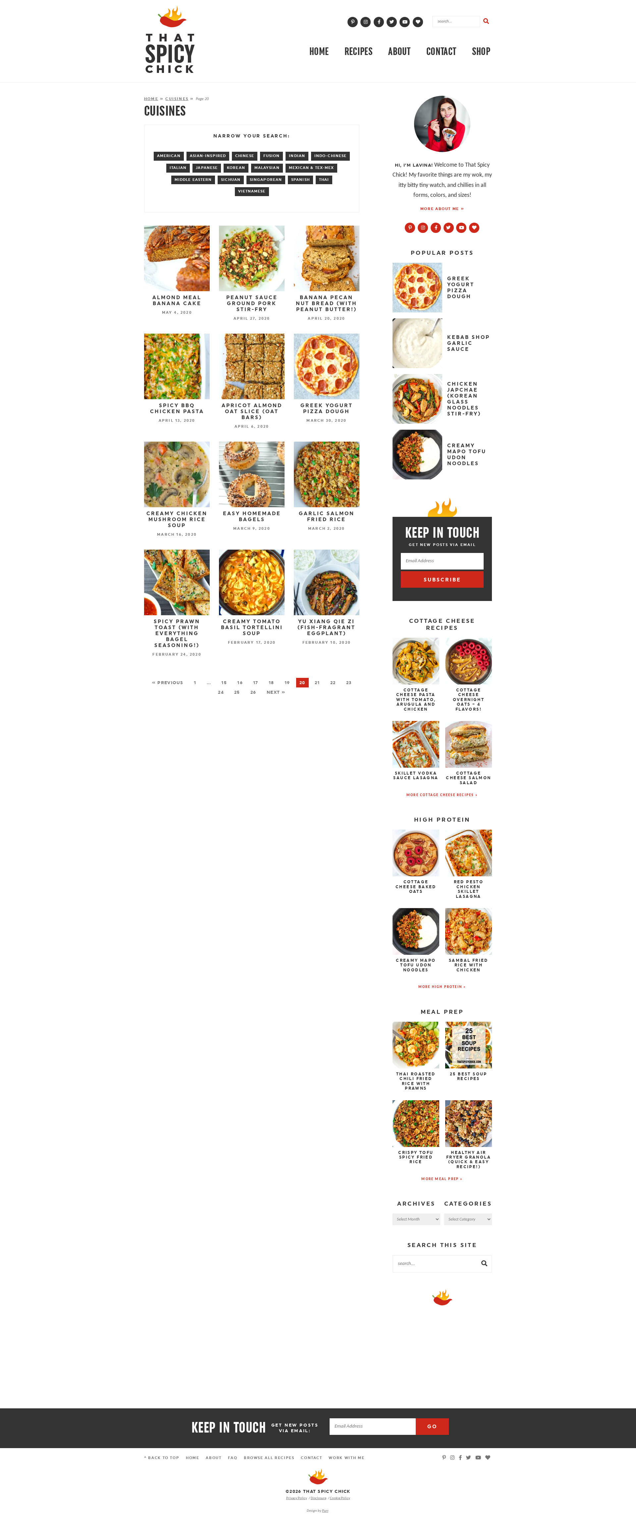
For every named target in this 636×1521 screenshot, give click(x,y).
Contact (441, 51)
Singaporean (266, 180)
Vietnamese (252, 191)
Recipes (358, 51)
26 (253, 692)
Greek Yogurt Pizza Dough (460, 287)
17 (255, 682)
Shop (481, 51)
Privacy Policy (296, 1498)
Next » (276, 692)
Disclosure (318, 1498)
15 (224, 682)
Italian (178, 168)
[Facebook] (379, 21)
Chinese (244, 156)
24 (221, 692)
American (169, 156)
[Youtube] (461, 228)
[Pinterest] (352, 21)
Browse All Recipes (269, 1458)
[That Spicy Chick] (170, 39)
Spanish (300, 180)
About (399, 51)
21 (317, 682)
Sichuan (230, 180)
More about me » (442, 209)
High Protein (442, 819)
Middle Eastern (193, 180)
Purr (325, 1511)
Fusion (271, 156)
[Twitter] (392, 21)
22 (333, 682)
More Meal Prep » (442, 1179)
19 (287, 682)
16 (240, 682)
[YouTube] (404, 21)
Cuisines (176, 99)
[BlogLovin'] (418, 21)
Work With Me (346, 1458)
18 (271, 682)
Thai (324, 180)
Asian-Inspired (208, 156)
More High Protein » (442, 987)
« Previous (168, 682)
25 (237, 692)
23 (349, 682)
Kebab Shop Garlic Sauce (468, 343)
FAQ (232, 1458)
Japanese (207, 168)
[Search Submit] (486, 21)
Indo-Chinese (330, 156)
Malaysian (267, 168)
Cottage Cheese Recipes (442, 624)
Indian (297, 156)
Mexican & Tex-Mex (311, 168)
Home (319, 51)
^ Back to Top (161, 1458)
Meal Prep (442, 1011)
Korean (236, 168)
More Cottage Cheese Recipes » (442, 795)
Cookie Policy (340, 1498)
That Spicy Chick (318, 1476)
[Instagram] (365, 21)
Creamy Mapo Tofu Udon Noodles (466, 454)
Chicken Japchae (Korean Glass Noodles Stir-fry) (464, 399)
